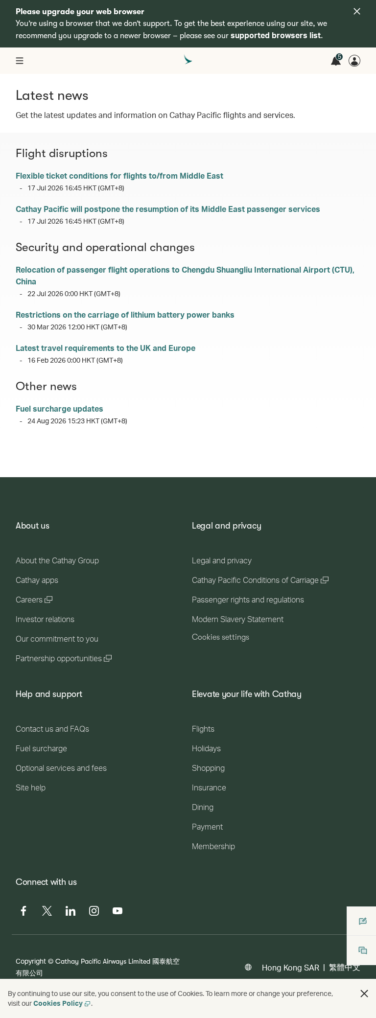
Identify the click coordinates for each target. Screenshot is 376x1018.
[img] (356, 11)
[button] (364, 993)
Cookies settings (220, 637)
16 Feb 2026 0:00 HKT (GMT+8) (75, 360)
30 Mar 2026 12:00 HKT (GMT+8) (77, 327)
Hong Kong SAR (290, 967)
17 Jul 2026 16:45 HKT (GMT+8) (75, 188)
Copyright (31, 961)
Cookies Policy (58, 1003)
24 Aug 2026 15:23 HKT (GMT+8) (77, 420)
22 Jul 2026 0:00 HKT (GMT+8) (73, 293)
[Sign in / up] (354, 61)
